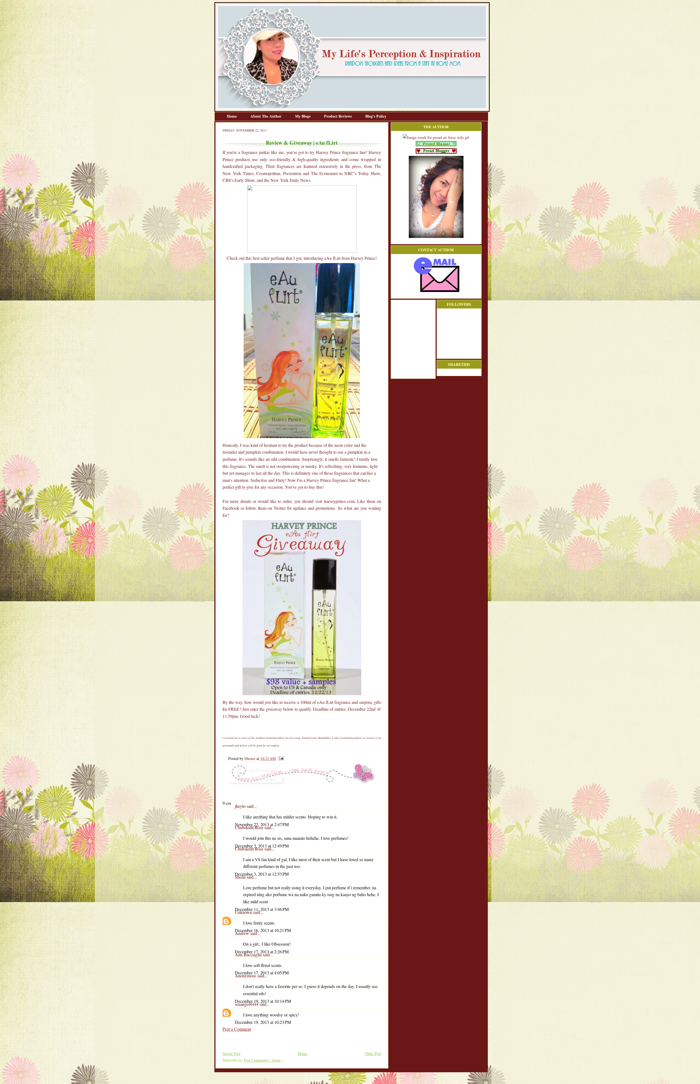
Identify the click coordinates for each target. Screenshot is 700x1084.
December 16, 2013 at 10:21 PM (263, 930)
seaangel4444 (247, 1004)
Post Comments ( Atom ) (263, 1060)
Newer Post (231, 1053)
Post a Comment (237, 1029)
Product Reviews (338, 116)
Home (232, 116)
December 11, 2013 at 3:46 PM (262, 909)
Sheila (241, 877)
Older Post (373, 1053)
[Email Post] (280, 758)
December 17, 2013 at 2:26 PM (262, 951)
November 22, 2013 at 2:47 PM (262, 824)
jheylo (241, 806)
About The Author (266, 116)
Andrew (242, 933)
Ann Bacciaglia (249, 954)
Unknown (244, 912)
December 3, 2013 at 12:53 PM (262, 874)
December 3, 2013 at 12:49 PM (262, 846)
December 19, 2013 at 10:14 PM (263, 1001)
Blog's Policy (375, 116)
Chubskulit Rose (249, 827)
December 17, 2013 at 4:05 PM (262, 972)
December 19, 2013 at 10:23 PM (263, 1022)
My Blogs (303, 116)
